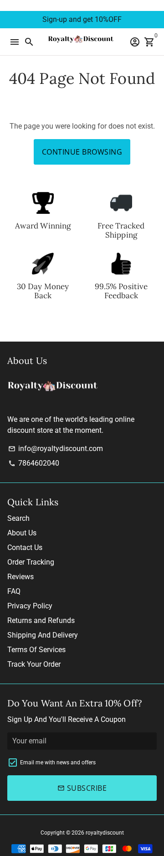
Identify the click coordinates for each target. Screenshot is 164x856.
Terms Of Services (36, 649)
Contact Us (24, 547)
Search (18, 518)
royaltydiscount (105, 833)
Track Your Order (34, 664)
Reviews (20, 576)
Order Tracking (30, 562)
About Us (21, 533)
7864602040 (33, 463)
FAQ (13, 591)
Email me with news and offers (58, 762)
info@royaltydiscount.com (55, 448)
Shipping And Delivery (42, 635)
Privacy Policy (29, 606)
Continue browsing (82, 152)
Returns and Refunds (41, 620)
